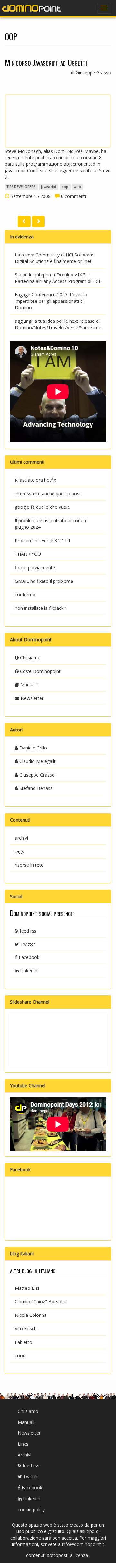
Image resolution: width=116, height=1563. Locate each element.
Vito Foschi (26, 1329)
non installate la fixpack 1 (41, 608)
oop (65, 187)
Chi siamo (30, 658)
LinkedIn (28, 970)
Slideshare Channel (29, 1002)
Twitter (27, 944)
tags (19, 851)
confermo (25, 594)
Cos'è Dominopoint (40, 671)
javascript (48, 187)
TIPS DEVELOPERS (21, 187)
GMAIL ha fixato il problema (44, 581)
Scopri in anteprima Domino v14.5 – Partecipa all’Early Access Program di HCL (58, 278)
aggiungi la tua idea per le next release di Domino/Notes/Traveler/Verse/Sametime (58, 324)
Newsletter (31, 698)
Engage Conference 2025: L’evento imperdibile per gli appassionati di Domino (51, 301)
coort (20, 1356)
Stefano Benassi (35, 788)
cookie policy (31, 1509)
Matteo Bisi (27, 1288)
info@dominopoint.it (83, 1544)
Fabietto (23, 1342)
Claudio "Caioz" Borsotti (40, 1301)
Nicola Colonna (31, 1315)
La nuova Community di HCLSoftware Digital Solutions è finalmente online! (54, 258)
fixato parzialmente (35, 567)
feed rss (27, 931)
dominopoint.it (32, 8)
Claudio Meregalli (36, 761)
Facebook (28, 957)
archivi (21, 838)
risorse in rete (29, 865)
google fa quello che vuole (42, 507)
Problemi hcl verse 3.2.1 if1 (43, 540)
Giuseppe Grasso (36, 775)
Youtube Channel (27, 1086)
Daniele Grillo (32, 748)
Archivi (24, 1455)
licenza (81, 1555)
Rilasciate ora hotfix (35, 480)
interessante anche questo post (48, 493)
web (77, 187)
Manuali (28, 685)
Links (23, 1444)
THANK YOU (28, 554)
